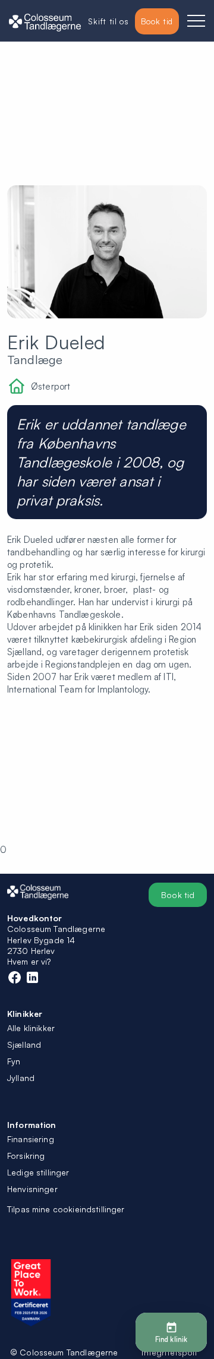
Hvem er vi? (29, 961)
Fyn (13, 1061)
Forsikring (26, 1156)
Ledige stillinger (38, 1172)
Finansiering (30, 1139)
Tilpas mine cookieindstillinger (66, 1209)
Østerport (50, 386)
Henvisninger (32, 1189)
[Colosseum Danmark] (45, 21)
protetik (35, 564)
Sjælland (24, 1044)
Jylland (20, 1078)
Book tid (177, 895)
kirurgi (193, 552)
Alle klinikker (31, 1028)
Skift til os (108, 21)
